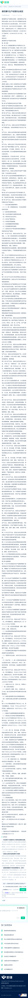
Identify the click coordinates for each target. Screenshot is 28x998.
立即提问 (23, 889)
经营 (4, 900)
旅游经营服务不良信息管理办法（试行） (14, 868)
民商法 (5, 6)
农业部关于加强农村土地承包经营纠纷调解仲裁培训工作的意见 (14, 840)
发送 (23, 917)
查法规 (6, 892)
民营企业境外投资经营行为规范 (11, 854)
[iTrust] (22, 996)
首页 (1, 6)
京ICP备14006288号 (6, 995)
